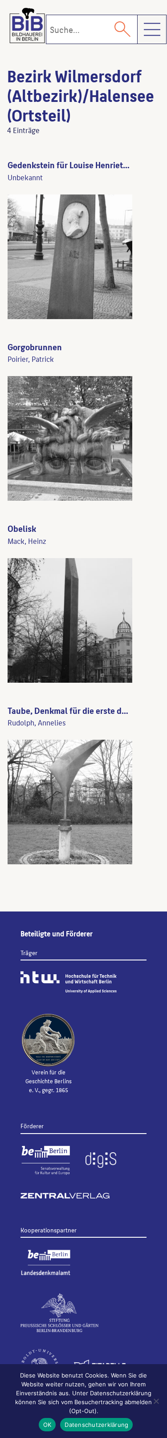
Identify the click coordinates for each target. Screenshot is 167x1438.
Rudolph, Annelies (37, 722)
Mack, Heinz (27, 541)
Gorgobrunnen (35, 346)
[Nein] (155, 1401)
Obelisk (22, 528)
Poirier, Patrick (31, 359)
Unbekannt (25, 177)
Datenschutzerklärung (96, 1424)
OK (47, 1424)
